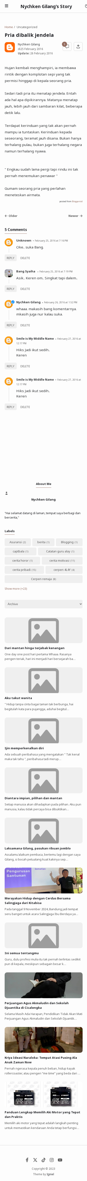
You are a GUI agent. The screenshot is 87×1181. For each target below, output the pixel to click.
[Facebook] (27, 1161)
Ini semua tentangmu (22, 953)
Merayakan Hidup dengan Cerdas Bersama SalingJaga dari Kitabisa (38, 900)
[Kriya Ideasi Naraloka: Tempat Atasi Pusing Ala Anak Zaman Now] (44, 1052)
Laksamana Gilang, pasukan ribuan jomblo (38, 848)
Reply (10, 258)
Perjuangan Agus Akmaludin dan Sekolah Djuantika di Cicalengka (37, 1005)
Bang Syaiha (26, 271)
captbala (18, 551)
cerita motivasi (59, 560)
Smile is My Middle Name (35, 338)
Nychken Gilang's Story (46, 6)
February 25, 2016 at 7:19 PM (56, 271)
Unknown (23, 240)
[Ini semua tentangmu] (44, 947)
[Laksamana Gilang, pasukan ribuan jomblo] (44, 842)
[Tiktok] (43, 1161)
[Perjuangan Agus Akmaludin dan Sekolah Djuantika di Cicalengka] (44, 997)
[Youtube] (60, 1161)
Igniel (50, 1174)
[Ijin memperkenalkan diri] (44, 742)
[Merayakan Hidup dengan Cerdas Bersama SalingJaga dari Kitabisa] (44, 892)
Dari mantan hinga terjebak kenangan (34, 648)
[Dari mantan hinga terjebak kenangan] (44, 642)
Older (13, 216)
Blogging (67, 542)
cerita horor (20, 560)
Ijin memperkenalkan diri (24, 748)
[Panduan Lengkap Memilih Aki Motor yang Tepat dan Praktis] (44, 1106)
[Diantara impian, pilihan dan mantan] (44, 792)
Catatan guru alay (58, 551)
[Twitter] (35, 1161)
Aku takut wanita (18, 698)
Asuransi (16, 542)
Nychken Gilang (28, 302)
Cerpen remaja (41, 579)
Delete (25, 258)
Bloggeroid (77, 201)
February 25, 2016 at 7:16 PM (51, 240)
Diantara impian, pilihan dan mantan (33, 798)
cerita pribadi (22, 570)
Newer (73, 216)
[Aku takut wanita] (44, 692)
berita (41, 542)
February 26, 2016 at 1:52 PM (60, 302)
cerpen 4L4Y (62, 570)
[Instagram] (51, 1161)
